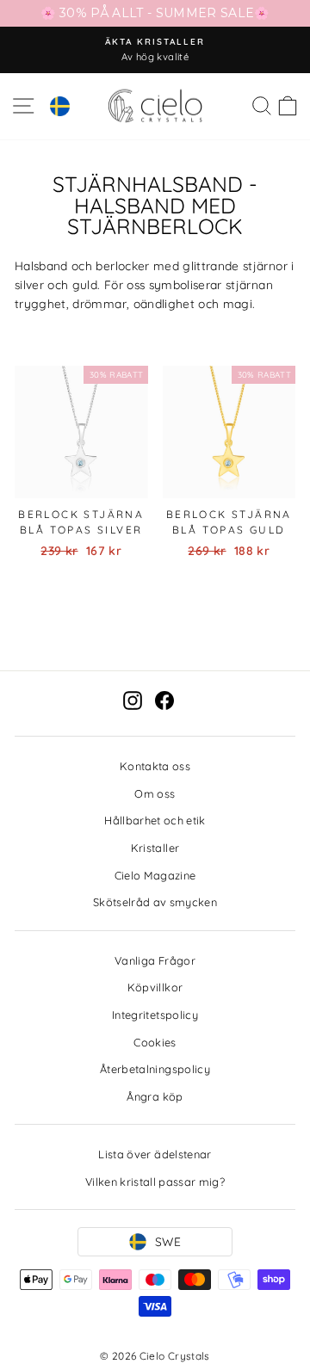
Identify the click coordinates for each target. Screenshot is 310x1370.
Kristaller (155, 848)
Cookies (154, 1042)
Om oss (154, 793)
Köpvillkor (155, 987)
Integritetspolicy (155, 1014)
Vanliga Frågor (155, 960)
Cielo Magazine (155, 875)
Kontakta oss (155, 766)
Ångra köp (155, 1096)
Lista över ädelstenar (154, 1154)
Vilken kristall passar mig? (155, 1181)
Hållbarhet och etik (155, 820)
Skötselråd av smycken (155, 902)
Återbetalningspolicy (155, 1069)
